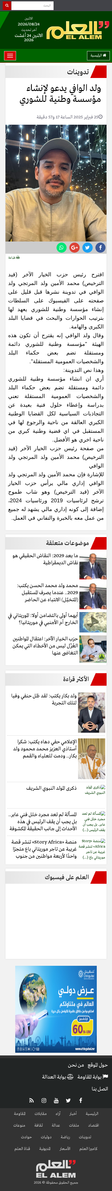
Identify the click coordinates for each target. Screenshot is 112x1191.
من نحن (76, 1065)
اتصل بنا (100, 1089)
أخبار (73, 1114)
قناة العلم (22, 1149)
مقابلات (41, 1114)
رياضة (65, 1137)
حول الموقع (98, 1065)
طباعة (12, 258)
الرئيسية (97, 55)
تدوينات (85, 1137)
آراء (58, 1114)
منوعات (19, 1125)
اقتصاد (93, 1125)
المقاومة (20, 1114)
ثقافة (38, 1125)
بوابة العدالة (54, 1077)
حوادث (26, 1137)
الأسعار (65, 1149)
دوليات (46, 1137)
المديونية (45, 1149)
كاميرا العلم (88, 1149)
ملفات (74, 1125)
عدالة (56, 1125)
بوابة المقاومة (89, 1077)
